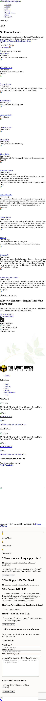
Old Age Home (9, 13)
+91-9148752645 (6, 417)
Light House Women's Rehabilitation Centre (15, 41)
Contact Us (8, 17)
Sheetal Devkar (5, 84)
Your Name (7, 645)
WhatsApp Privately (7, 316)
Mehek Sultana (5, 217)
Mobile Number (8, 649)
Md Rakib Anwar (6, 68)
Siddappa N (4, 255)
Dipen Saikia (4, 154)
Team (6, 9)
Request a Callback (7, 314)
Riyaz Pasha (4, 140)
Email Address (10, 654)
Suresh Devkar (5, 100)
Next (12, 575)
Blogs (6, 15)
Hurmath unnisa (5, 127)
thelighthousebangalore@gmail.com (12, 424)
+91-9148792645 (6, 447)
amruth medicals (6, 115)
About (6, 384)
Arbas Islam (4, 53)
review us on (4, 47)
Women (7, 11)
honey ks (3, 238)
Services (7, 7)
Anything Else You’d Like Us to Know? (19, 658)
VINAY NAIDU (6, 195)
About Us (7, 5)
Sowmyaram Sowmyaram (9, 277)
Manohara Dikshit (6, 170)
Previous (6, 575)
